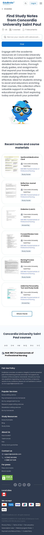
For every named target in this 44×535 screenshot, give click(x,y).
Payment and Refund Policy (11, 531)
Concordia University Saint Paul (30, 165)
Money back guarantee (10, 445)
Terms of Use (17, 525)
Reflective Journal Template (28, 184)
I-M (18, 345)
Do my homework (8, 410)
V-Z (38, 345)
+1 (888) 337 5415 (10, 460)
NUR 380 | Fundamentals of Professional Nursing (30, 170)
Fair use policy (29, 525)
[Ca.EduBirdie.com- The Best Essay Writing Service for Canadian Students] (4, 495)
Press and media (7, 468)
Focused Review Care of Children (29, 235)
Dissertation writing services (11, 407)
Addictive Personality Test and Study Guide (29, 287)
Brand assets (6, 471)
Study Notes (6, 426)
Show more (22, 313)
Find (22, 44)
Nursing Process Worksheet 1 (27, 261)
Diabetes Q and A (28, 209)
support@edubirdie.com (14, 384)
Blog (3, 423)
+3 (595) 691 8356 (10, 457)
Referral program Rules (24, 528)
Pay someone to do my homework (13, 398)
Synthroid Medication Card (30, 158)
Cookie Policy (27, 531)
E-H (12, 345)
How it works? (6, 435)
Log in (33, 3)
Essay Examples (7, 420)
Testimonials (6, 439)
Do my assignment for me (11, 401)
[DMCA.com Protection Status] (22, 477)
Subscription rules (8, 528)
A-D (5, 345)
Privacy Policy (6, 525)
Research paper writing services (13, 404)
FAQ (3, 442)
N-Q (25, 345)
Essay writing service (9, 395)
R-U (31, 345)
